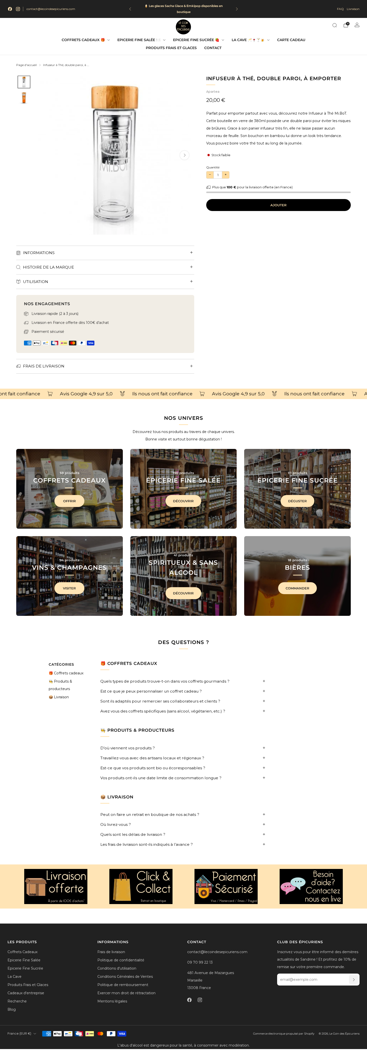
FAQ (340, 9)
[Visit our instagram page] (18, 9)
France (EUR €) (19, 1033)
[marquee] (183, 394)
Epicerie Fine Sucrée (25, 968)
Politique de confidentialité (120, 960)
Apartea (212, 91)
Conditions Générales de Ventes (125, 976)
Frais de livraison (111, 952)
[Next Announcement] (237, 9)
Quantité (212, 167)
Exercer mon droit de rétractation (126, 993)
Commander (297, 588)
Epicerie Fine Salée (23, 960)
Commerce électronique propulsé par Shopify (283, 1033)
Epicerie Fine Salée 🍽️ (138, 40)
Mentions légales (112, 1001)
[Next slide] (184, 155)
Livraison (353, 9)
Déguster (297, 501)
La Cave (14, 976)
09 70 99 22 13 (200, 962)
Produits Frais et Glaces (171, 48)
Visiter (69, 588)
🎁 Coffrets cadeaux (66, 673)
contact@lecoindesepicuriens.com (50, 9)
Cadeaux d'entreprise (25, 993)
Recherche (17, 1001)
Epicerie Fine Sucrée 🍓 (196, 40)
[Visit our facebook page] (10, 9)
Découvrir (183, 501)
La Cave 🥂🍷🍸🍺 (248, 40)
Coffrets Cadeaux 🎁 (83, 40)
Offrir (69, 501)
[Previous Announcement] (130, 9)
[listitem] (183, 8)
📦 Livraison (59, 697)
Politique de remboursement (122, 985)
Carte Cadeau (291, 40)
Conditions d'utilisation (116, 968)
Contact (212, 48)
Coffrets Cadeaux (22, 952)
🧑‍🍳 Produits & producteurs (60, 685)
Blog (11, 1009)
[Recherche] (334, 25)
